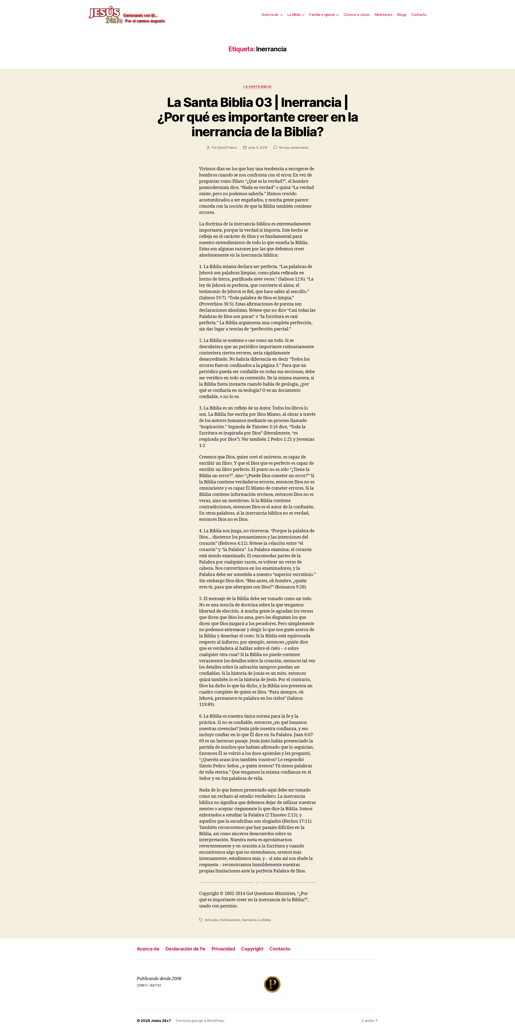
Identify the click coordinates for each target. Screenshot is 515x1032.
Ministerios (383, 14)
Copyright (252, 949)
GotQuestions (230, 920)
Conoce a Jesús (357, 14)
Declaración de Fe (185, 949)
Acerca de (270, 14)
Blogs (401, 14)
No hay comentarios (293, 148)
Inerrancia (249, 920)
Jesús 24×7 (161, 1021)
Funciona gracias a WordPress (200, 1021)
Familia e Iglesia (322, 14)
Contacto (418, 14)
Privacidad (223, 949)
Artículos (211, 920)
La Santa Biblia (257, 87)
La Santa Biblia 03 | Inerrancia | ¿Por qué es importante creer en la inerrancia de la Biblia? (257, 116)
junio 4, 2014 (258, 148)
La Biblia (294, 14)
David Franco (227, 148)
